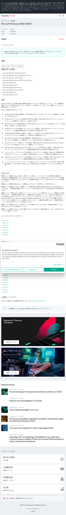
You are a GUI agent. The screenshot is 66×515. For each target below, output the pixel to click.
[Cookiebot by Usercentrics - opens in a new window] (57, 244)
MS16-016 (5, 227)
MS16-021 (5, 220)
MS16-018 (5, 235)
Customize (32, 269)
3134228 (5, 280)
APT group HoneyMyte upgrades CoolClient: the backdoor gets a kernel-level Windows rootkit (36, 420)
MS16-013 (5, 230)
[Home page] (8, 16)
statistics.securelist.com (39, 301)
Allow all (54, 269)
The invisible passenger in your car (23, 410)
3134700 (5, 287)
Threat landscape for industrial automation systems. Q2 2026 (35, 392)
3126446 (5, 277)
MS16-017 (5, 225)
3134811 (5, 289)
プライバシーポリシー (33, 509)
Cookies (33, 511)
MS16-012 (5, 232)
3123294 (5, 292)
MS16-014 (5, 223)
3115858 (5, 275)
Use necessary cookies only (12, 269)
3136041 (5, 282)
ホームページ (5, 21)
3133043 (5, 285)
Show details (57, 265)
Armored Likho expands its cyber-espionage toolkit (31, 428)
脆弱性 (13, 21)
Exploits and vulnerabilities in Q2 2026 (25, 401)
